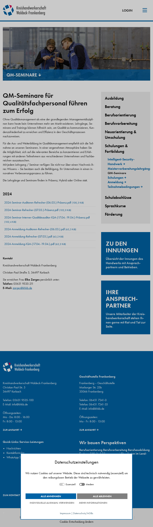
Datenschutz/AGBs (83, 513)
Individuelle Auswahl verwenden (52, 502)
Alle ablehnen (102, 496)
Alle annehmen (51, 496)
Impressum (65, 513)
